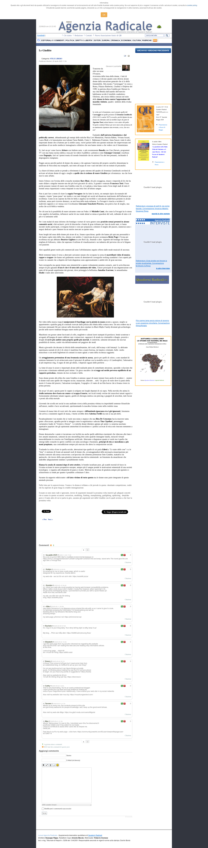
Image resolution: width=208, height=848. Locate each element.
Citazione (128, 562)
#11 (44, 585)
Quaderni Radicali (95, 835)
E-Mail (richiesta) (73, 760)
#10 (44, 606)
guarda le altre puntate (161, 213)
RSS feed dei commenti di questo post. (57, 747)
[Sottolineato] (50, 765)
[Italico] (47, 765)
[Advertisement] (85, 525)
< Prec (44, 519)
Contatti (89, 35)
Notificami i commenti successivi (57, 809)
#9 (44, 626)
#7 (44, 661)
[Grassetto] (43, 765)
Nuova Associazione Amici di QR (108, 35)
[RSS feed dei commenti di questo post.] (51, 545)
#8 (44, 642)
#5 (44, 703)
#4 (44, 721)
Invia (44, 813)
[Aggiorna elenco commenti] (54, 545)
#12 (44, 569)
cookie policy (192, 5)
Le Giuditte (45, 50)
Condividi (41, 35)
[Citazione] (54, 765)
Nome (69, 756)
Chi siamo (68, 35)
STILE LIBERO (56, 58)
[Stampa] (128, 56)
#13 (44, 555)
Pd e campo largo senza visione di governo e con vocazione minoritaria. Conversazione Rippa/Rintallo (153, 323)
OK (104, 14)
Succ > (50, 519)
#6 (44, 686)
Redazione (79, 35)
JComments (128, 817)
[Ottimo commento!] (122, 555)
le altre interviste (163, 268)
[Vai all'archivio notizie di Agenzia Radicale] (153, 52)
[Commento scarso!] (124, 555)
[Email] (125, 56)
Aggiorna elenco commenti (53, 744)
